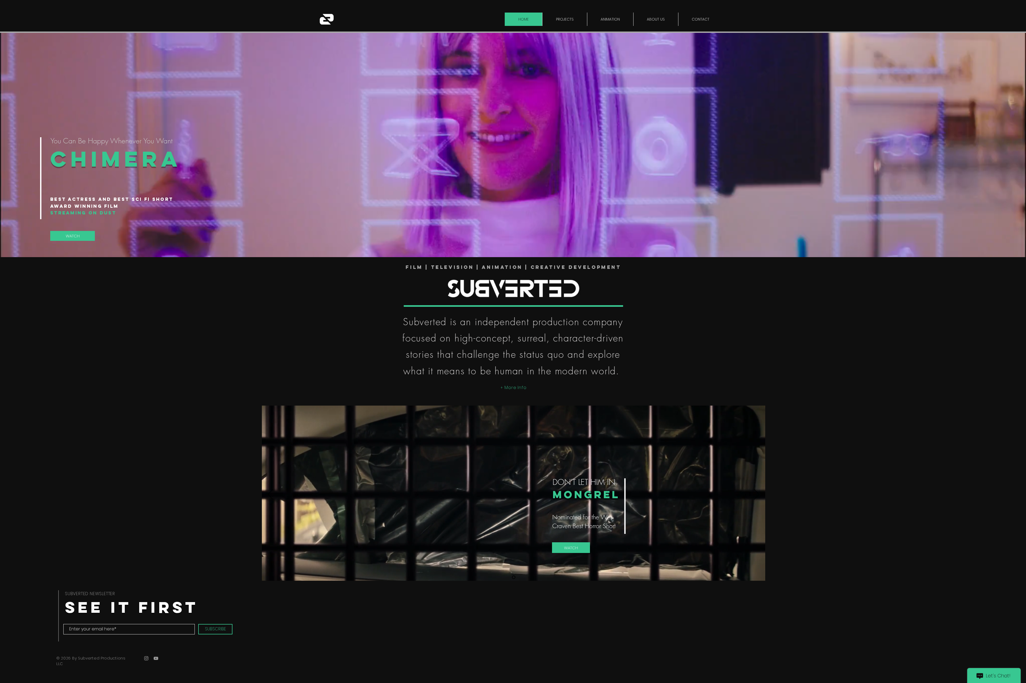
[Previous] (270, 494)
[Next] (756, 494)
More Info (515, 387)
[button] (564, 19)
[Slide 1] (513, 577)
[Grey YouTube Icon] (156, 658)
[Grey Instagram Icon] (146, 658)
